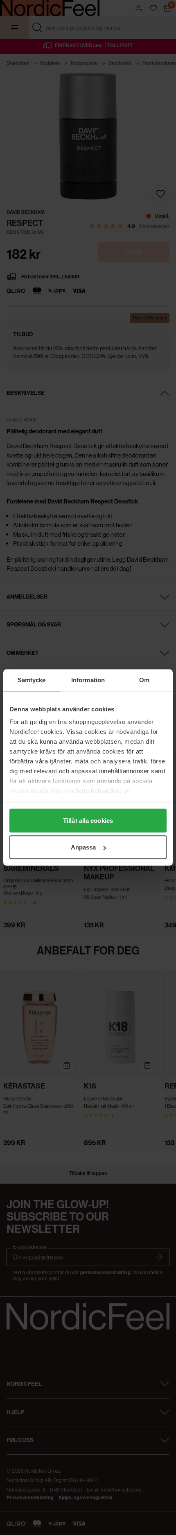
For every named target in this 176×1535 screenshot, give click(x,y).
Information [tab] (88, 679)
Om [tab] (144, 679)
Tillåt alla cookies (88, 820)
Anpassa (83, 847)
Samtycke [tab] (32, 679)
